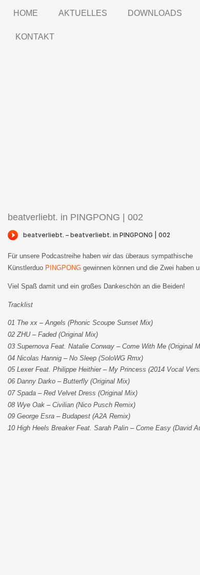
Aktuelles (82, 13)
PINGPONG (63, 268)
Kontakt (34, 36)
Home (25, 13)
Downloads (155, 13)
